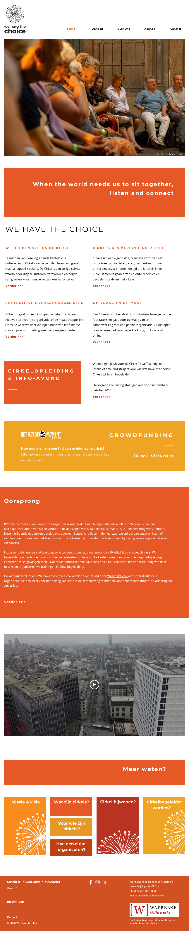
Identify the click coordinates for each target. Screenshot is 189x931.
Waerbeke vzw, (117, 576)
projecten (120, 562)
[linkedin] (104, 882)
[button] (98, 28)
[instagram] (97, 882)
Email (11, 888)
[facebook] (90, 882)
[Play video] (94, 684)
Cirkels (97, 258)
